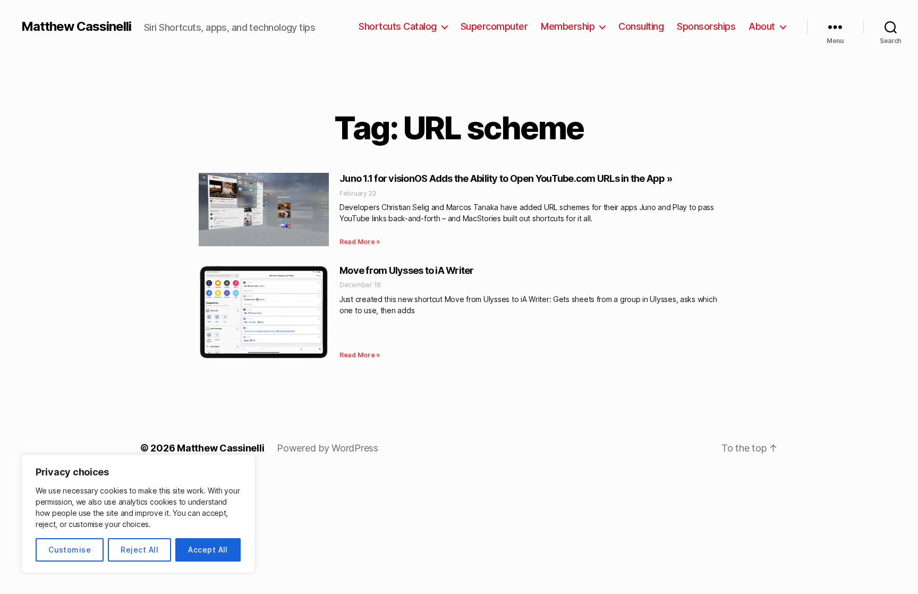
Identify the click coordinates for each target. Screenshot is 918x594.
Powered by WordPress (327, 448)
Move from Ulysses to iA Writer (406, 270)
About (762, 26)
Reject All (139, 549)
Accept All (208, 549)
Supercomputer (494, 26)
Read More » (359, 242)
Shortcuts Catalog (398, 26)
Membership (567, 26)
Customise (69, 549)
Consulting (641, 26)
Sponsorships (706, 26)
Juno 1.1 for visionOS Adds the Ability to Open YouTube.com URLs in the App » (505, 178)
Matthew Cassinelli (76, 26)
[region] (138, 514)
